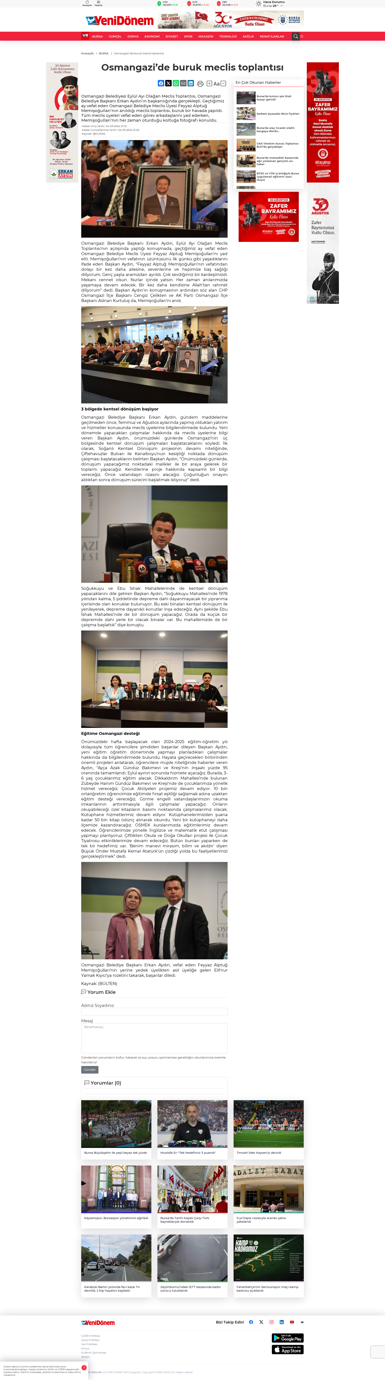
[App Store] (278, 1349)
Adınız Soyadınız (97, 1005)
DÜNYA (133, 36)
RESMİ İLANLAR (272, 36)
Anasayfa (87, 5)
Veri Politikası (89, 1344)
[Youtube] (292, 1322)
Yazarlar (98, 5)
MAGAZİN (206, 36)
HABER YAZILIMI (91, 1372)
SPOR (188, 36)
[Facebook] (251, 1322)
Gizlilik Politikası (90, 1335)
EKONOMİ (152, 36)
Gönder (90, 1070)
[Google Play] (278, 1338)
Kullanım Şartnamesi (93, 1352)
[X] (261, 1322)
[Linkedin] (282, 1322)
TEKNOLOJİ (228, 36)
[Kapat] (84, 1368)
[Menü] (302, 36)
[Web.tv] (302, 1322)
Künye (85, 1348)
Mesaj (87, 1020)
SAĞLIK (248, 36)
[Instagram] (271, 1322)
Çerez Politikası (90, 1340)
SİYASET (172, 36)
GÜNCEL (115, 36)
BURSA (97, 36)
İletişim (85, 1356)
